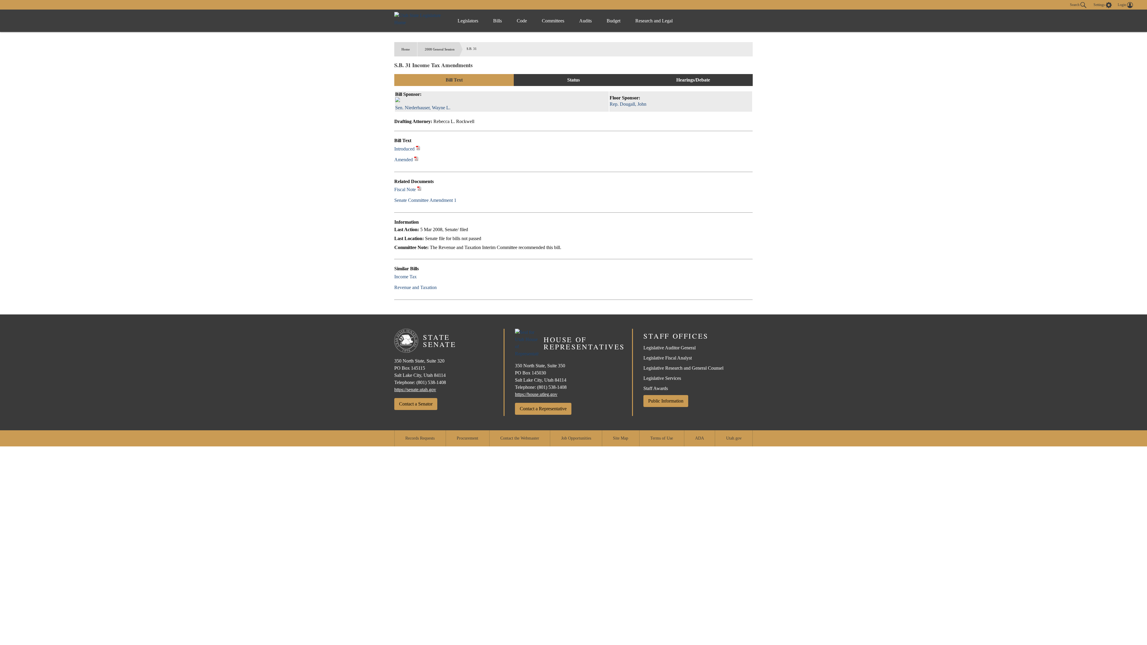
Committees (553, 20)
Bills (497, 20)
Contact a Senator (416, 403)
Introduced (404, 148)
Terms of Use (661, 438)
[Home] (419, 21)
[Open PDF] (418, 148)
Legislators (468, 20)
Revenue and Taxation (415, 287)
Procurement (467, 438)
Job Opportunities (576, 438)
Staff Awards (655, 388)
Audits (585, 20)
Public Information (665, 400)
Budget (613, 20)
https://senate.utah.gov (415, 389)
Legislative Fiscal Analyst (667, 357)
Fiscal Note (405, 189)
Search (1075, 4)
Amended (403, 159)
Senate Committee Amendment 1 (425, 200)
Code (522, 20)
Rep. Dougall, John (628, 104)
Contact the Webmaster (519, 438)
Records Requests (420, 438)
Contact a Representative (543, 408)
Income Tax (405, 276)
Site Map (620, 438)
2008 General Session (440, 49)
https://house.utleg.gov (536, 394)
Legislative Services (662, 378)
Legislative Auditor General (669, 347)
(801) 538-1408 (431, 382)
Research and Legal (654, 20)
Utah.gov (734, 438)
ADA (699, 438)
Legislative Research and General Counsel (683, 368)
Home (405, 49)
